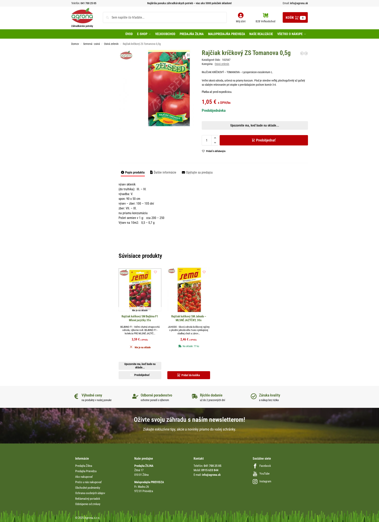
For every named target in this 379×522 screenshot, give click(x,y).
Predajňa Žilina (83, 466)
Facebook (265, 466)
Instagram (265, 481)
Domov (75, 43)
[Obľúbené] (155, 272)
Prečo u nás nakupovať (88, 482)
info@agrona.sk (298, 3)
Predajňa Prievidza (85, 471)
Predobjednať (266, 140)
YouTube (264, 473)
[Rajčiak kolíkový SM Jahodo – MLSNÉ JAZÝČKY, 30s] (188, 290)
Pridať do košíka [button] (190, 375)
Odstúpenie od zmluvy (87, 504)
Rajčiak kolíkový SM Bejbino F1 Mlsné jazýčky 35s (140, 318)
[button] (295, 17)
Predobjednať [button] (186, 149)
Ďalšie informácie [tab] (165, 172)
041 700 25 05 (88, 3)
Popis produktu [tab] (135, 172)
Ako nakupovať (84, 477)
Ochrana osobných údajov (90, 493)
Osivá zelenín (111, 43)
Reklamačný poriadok (87, 498)
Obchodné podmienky (87, 488)
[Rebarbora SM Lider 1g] (306, 53)
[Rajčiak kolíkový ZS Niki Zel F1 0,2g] (302, 53)
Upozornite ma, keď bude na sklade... (184, 139)
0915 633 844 (209, 470)
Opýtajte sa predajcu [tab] (199, 172)
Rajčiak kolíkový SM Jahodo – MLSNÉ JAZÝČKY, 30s (188, 318)
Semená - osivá (91, 43)
